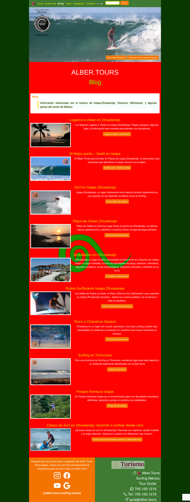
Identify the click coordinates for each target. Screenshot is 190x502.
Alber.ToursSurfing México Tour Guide (148, 478)
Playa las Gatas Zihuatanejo (117, 235)
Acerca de (50, 3)
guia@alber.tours (142, 499)
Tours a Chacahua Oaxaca (117, 339)
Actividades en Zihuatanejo (117, 276)
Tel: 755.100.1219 (141, 493)
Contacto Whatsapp (117, 57)
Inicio (40, 3)
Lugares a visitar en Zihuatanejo (117, 134)
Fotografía (78, 3)
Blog (61, 3)
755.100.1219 (145, 488)
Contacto (90, 3)
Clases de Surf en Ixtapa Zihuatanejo (142, 57)
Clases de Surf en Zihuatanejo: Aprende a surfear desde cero (117, 439)
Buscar (124, 3)
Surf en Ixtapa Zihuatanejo (117, 201)
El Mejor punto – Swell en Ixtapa (117, 167)
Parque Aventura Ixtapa (117, 405)
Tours (68, 3)
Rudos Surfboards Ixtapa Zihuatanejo (117, 306)
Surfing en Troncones (117, 369)
